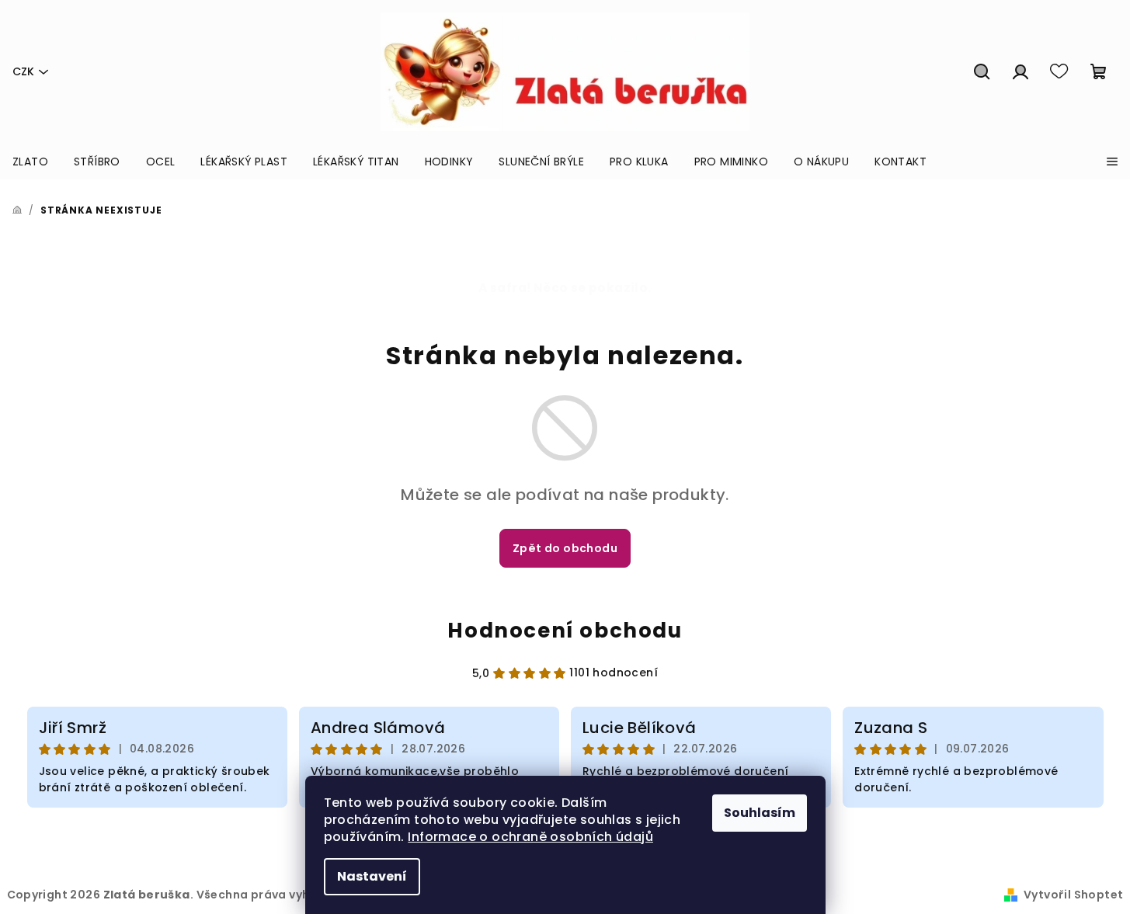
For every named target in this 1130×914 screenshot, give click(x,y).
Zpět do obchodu (565, 548)
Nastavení (372, 876)
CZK (23, 71)
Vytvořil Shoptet (1073, 894)
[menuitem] (30, 161)
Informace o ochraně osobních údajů (530, 837)
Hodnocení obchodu (564, 631)
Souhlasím (759, 813)
